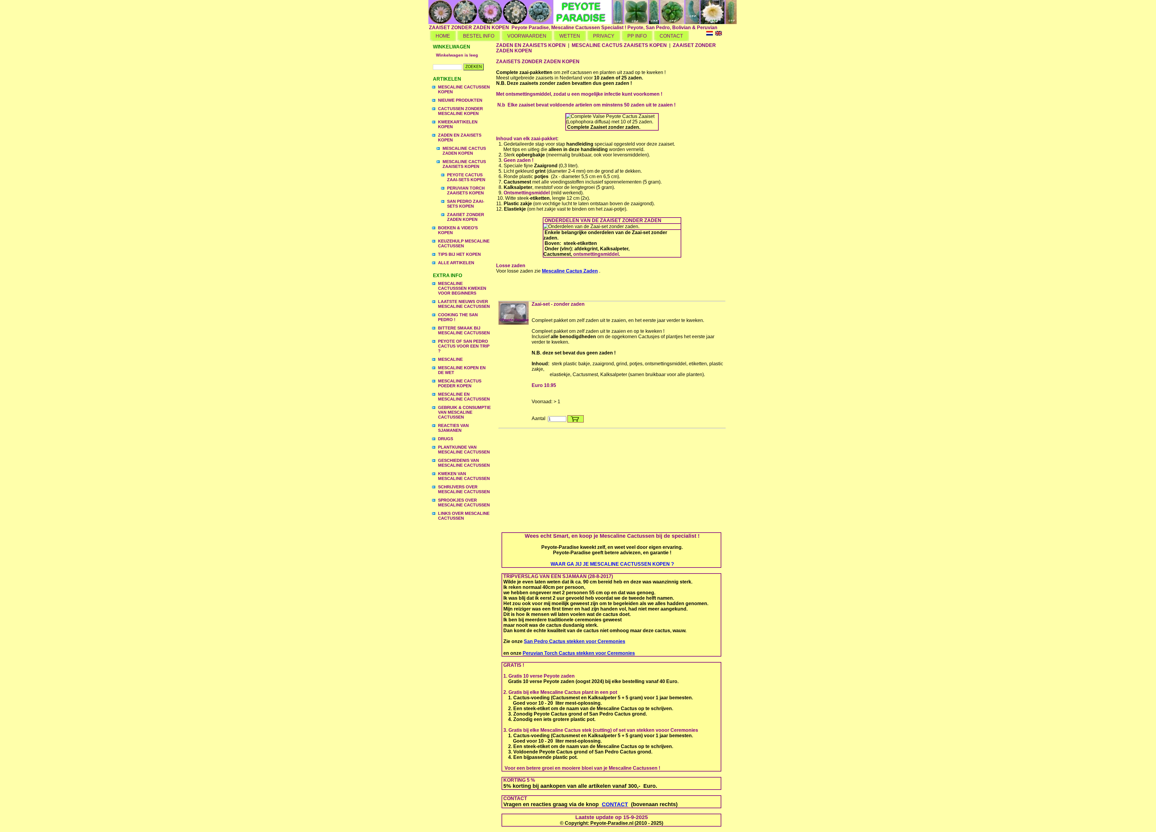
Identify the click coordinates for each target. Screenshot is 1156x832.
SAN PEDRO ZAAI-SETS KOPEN (465, 204)
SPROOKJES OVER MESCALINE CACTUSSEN (464, 502)
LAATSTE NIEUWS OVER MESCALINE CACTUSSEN (464, 304)
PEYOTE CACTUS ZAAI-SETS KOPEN (466, 177)
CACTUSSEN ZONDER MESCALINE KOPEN (460, 111)
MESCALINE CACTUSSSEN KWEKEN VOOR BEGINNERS (462, 288)
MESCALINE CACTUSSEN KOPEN (464, 89)
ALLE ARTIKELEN (456, 262)
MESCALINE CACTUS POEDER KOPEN (459, 383)
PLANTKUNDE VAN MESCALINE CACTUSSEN (464, 449)
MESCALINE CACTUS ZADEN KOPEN (464, 151)
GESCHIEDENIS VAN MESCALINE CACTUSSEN (464, 463)
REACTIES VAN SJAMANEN (453, 428)
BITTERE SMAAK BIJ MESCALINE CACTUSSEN (464, 330)
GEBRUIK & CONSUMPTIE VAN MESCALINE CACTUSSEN (464, 412)
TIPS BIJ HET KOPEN (459, 254)
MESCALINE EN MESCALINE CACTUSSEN (464, 396)
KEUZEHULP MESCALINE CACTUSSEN (463, 243)
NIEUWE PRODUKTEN (460, 100)
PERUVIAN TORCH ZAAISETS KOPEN (466, 190)
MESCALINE (450, 359)
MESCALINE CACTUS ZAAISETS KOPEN (464, 164)
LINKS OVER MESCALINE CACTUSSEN (463, 516)
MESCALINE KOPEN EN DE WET (462, 370)
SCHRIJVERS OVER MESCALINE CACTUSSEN (464, 489)
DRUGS (445, 438)
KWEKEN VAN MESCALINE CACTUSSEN (464, 476)
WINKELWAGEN (451, 46)
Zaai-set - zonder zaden (558, 304)
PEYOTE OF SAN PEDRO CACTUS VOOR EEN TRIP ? (463, 346)
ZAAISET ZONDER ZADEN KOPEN (465, 217)
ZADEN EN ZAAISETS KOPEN (459, 137)
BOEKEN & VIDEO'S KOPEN (458, 230)
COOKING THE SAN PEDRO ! (458, 317)
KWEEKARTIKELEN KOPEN (457, 124)
